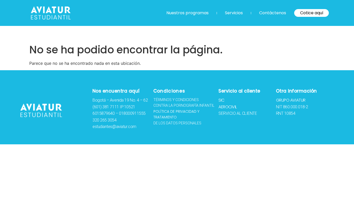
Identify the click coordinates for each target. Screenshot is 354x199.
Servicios (234, 13)
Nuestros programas (187, 13)
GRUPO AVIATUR (291, 100)
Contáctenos (272, 13)
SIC (221, 100)
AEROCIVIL (227, 107)
